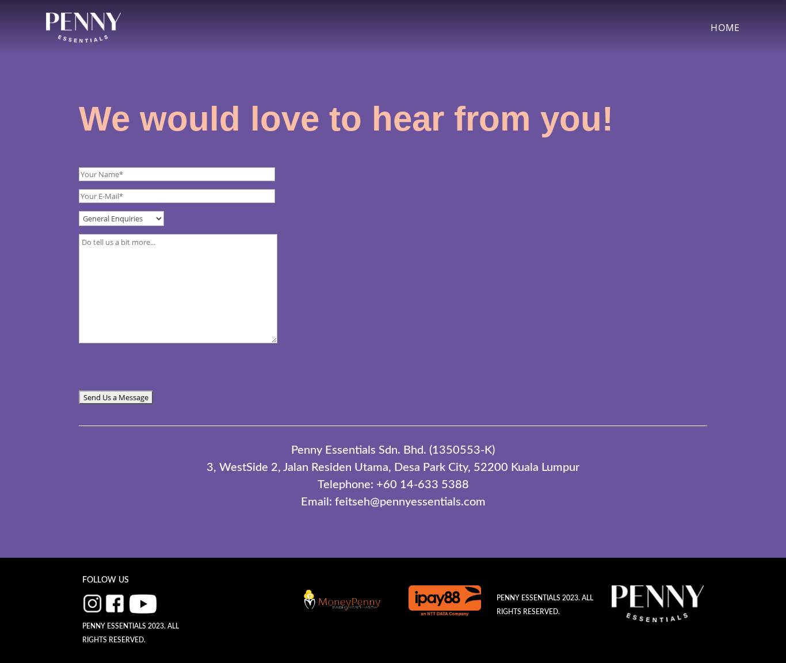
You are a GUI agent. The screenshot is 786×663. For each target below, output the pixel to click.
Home (725, 27)
